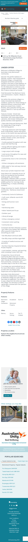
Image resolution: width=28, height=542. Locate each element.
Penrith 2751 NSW (7, 492)
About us (14, 515)
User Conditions (14, 518)
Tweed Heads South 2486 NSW (10, 471)
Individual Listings (14, 530)
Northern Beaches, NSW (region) (17, 13)
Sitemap (14, 525)
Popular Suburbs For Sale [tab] (9, 461)
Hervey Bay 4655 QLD (8, 474)
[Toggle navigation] (2, 9)
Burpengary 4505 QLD (8, 483)
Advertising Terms (14, 523)
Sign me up (23, 3)
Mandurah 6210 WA (7, 480)
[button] (14, 28)
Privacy (14, 520)
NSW (7, 13)
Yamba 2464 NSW (7, 489)
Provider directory (14, 512)
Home (2, 13)
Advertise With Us (14, 528)
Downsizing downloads (14, 513)
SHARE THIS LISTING (14, 325)
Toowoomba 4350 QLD (8, 486)
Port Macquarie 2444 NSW (9, 468)
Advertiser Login (14, 532)
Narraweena (6, 14)
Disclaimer (14, 522)
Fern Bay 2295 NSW (7, 477)
